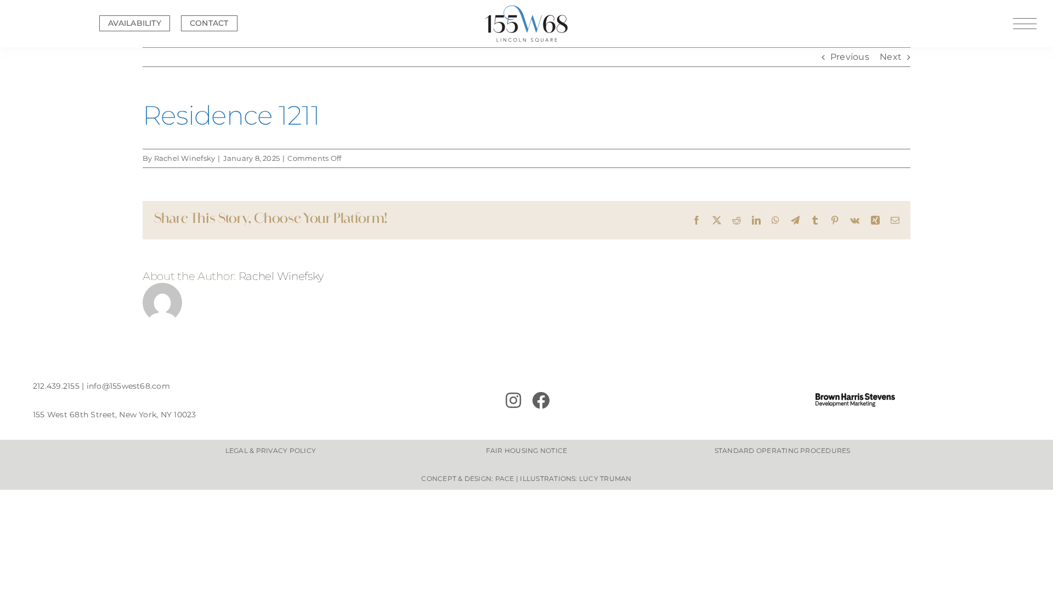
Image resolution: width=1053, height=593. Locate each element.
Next (891, 57)
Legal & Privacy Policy (270, 450)
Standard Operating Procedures (783, 450)
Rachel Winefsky (185, 158)
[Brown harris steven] (855, 397)
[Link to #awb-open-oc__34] (1025, 23)
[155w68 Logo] (526, 9)
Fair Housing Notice (527, 450)
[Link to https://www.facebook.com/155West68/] (607, 400)
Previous (849, 57)
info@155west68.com (128, 386)
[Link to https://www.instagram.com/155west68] (513, 400)
